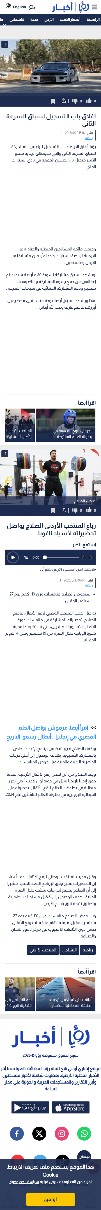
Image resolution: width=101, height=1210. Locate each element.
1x (26, 557)
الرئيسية (93, 19)
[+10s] (91, 557)
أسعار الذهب (70, 19)
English (19, 7)
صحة (34, 19)
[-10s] (83, 557)
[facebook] (17, 1134)
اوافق (50, 1199)
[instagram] (62, 1134)
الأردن (49, 19)
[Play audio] (13, 557)
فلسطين (17, 19)
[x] (39, 1134)
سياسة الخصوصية (24, 1181)
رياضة (89, 138)
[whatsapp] (84, 1134)
